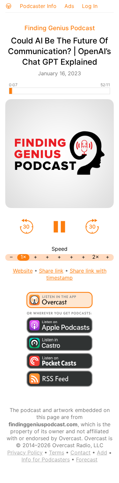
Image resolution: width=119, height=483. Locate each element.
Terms (56, 452)
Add (102, 452)
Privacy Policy (25, 452)
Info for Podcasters (45, 459)
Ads (69, 6)
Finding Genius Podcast (59, 28)
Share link (51, 270)
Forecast (87, 459)
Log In (90, 6)
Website (23, 270)
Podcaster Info (38, 6)
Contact (80, 452)
